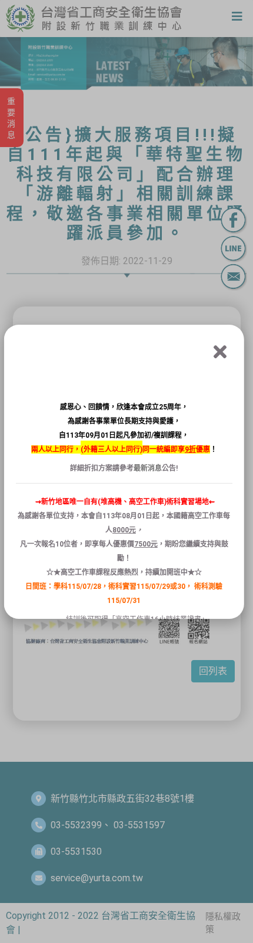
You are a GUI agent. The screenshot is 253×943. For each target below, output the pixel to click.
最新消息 (148, 468)
